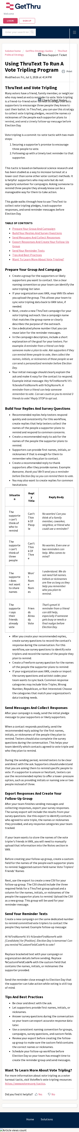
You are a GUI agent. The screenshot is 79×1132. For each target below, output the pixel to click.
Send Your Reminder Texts (28, 250)
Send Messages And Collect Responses (36, 237)
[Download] (33, 582)
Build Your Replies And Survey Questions (37, 233)
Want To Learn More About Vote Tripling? (38, 259)
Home (30, 1119)
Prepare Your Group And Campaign (33, 228)
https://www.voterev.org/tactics (25, 1083)
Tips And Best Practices (27, 255)
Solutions (47, 1119)
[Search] (32, 32)
